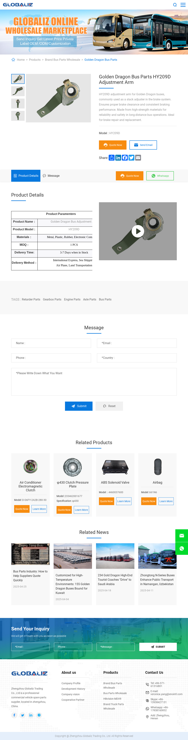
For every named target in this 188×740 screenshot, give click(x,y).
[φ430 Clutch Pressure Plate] (73, 467)
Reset (111, 406)
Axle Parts (89, 299)
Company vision (71, 694)
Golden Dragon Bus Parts (100, 59)
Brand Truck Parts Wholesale (113, 706)
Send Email (146, 145)
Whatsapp (163, 175)
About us (69, 672)
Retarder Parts (31, 299)
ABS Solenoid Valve (115, 482)
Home (21, 59)
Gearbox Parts (52, 299)
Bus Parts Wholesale (115, 693)
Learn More (39, 508)
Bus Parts (105, 299)
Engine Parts (72, 299)
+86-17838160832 (160, 709)
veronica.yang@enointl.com (166, 694)
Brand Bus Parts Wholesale (62, 59)
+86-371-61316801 (158, 685)
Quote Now (115, 145)
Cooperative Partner (73, 699)
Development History (73, 688)
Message (53, 175)
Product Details (28, 175)
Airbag (157, 482)
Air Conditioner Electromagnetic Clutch (30, 486)
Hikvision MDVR (112, 698)
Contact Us (154, 672)
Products (35, 59)
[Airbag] (157, 467)
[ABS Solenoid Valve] (115, 467)
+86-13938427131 (159, 701)
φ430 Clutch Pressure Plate (73, 484)
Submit (81, 406)
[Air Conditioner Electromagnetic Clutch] (30, 467)
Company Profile (71, 683)
